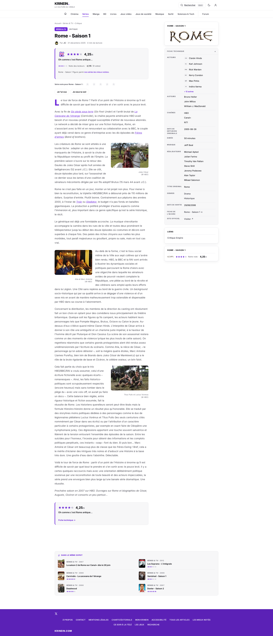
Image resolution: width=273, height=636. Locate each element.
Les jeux (139, 625)
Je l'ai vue (62, 92)
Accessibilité (159, 620)
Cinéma (74, 14)
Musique (159, 14)
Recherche (153, 625)
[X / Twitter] (56, 613)
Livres (113, 14)
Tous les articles (179, 620)
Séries (85, 14)
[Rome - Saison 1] (191, 37)
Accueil (58, 23)
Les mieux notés (201, 620)
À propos (68, 620)
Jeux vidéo (126, 14)
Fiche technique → (67, 520)
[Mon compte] (215, 5)
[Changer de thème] (209, 5)
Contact (80, 620)
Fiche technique (175, 51)
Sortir (171, 14)
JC (64, 43)
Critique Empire (175, 238)
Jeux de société (143, 14)
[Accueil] (65, 13)
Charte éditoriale (122, 620)
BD (104, 14)
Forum (205, 14)
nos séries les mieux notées (96, 72)
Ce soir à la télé (123, 625)
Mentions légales (98, 620)
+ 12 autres (189, 91)
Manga (96, 14)
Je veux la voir (79, 92)
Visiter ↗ (188, 219)
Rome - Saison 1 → (193, 212)
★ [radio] (87, 84)
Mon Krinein (141, 620)
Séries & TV (68, 23)
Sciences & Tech (186, 14)
